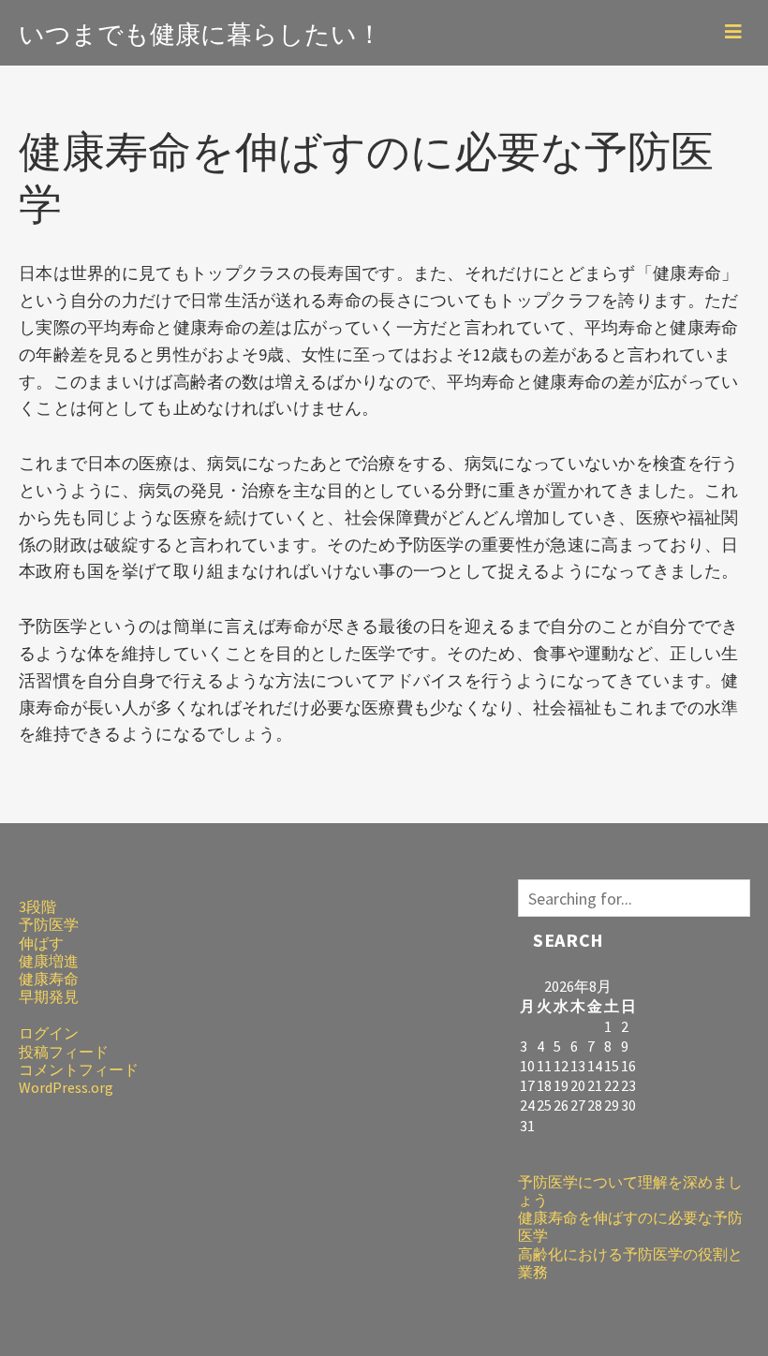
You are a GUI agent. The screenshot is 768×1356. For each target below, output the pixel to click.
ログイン (49, 1033)
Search (568, 939)
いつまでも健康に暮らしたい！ (200, 32)
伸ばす (41, 943)
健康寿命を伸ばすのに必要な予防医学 (630, 1226)
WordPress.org (66, 1087)
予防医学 (49, 924)
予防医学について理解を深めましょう (630, 1190)
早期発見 (49, 996)
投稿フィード (64, 1051)
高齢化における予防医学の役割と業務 (630, 1263)
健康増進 (49, 960)
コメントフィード (79, 1069)
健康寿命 (49, 978)
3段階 (37, 906)
